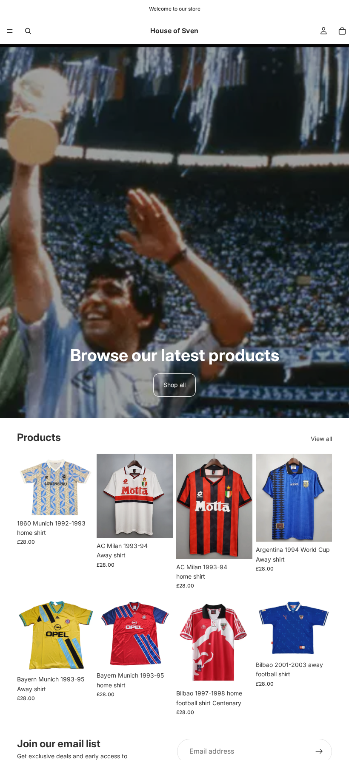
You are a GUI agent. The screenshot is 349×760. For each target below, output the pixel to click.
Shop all (174, 384)
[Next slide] (163, 495)
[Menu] (10, 31)
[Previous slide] (106, 495)
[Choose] (80, 502)
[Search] (28, 31)
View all (321, 438)
